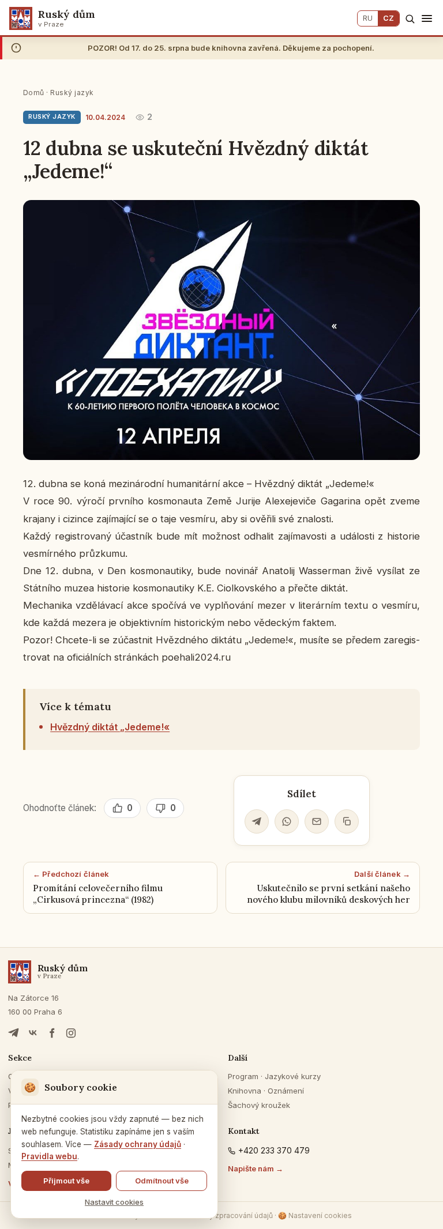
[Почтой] (317, 821)
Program (243, 1076)
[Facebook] (52, 1033)
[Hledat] (409, 18)
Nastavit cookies (114, 1202)
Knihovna (244, 1090)
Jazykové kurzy (293, 1076)
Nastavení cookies (315, 1215)
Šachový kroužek (259, 1105)
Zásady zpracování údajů (230, 1215)
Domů (33, 92)
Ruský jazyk (71, 92)
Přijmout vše (66, 1180)
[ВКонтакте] (33, 1033)
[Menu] (427, 18)
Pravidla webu (49, 1156)
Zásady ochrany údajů (137, 1144)
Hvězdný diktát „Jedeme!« (110, 727)
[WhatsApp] (287, 821)
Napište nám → (255, 1168)
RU (368, 18)
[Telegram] (257, 821)
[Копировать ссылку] (347, 821)
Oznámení (286, 1090)
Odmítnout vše (162, 1180)
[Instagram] (71, 1033)
